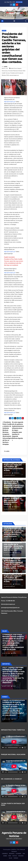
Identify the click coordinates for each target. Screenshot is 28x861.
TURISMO (16, 858)
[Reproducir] (3, 747)
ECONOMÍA (18, 853)
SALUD (10, 858)
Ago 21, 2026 (8, 570)
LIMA (24, 853)
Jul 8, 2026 (15, 653)
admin (5, 66)
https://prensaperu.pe (9, 101)
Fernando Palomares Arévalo (15, 70)
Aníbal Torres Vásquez (16, 68)
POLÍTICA (4, 30)
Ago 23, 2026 (8, 539)
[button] (25, 21)
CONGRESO (5, 853)
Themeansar (14, 851)
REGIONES (21, 855)
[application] (14, 742)
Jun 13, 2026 (15, 686)
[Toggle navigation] (14, 21)
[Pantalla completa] (25, 747)
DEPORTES (11, 853)
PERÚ (9, 855)
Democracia (5, 70)
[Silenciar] (22, 747)
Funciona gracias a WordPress (10, 849)
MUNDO (5, 855)
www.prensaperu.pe (14, 75)
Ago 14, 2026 (15, 716)
